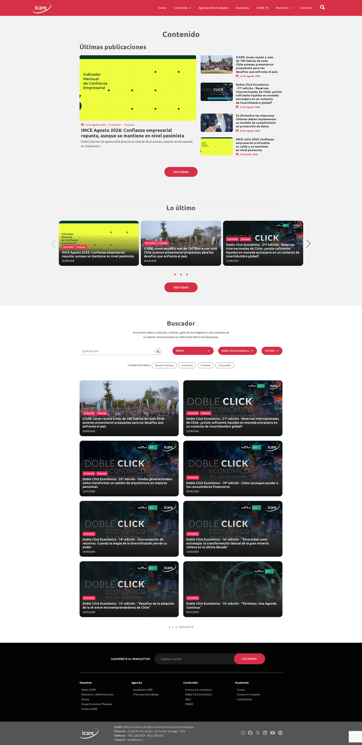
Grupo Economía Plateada (96, 704)
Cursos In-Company (248, 694)
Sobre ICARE (88, 689)
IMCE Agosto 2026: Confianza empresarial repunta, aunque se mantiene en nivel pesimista (132, 133)
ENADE (189, 704)
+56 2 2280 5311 (155, 735)
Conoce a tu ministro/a (198, 689)
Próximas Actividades (145, 694)
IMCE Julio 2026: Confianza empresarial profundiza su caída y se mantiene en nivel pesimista (255, 144)
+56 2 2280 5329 (136, 735)
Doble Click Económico (198, 694)
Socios (85, 699)
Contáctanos (244, 699)
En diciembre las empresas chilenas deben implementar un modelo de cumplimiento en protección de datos (256, 121)
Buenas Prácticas (164, 365)
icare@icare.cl (135, 739)
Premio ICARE (89, 709)
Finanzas (129, 124)
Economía (115, 124)
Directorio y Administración (97, 694)
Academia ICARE (143, 689)
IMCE (188, 699)
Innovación (225, 365)
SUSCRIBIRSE (249, 658)
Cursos (241, 689)
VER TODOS (181, 172)
